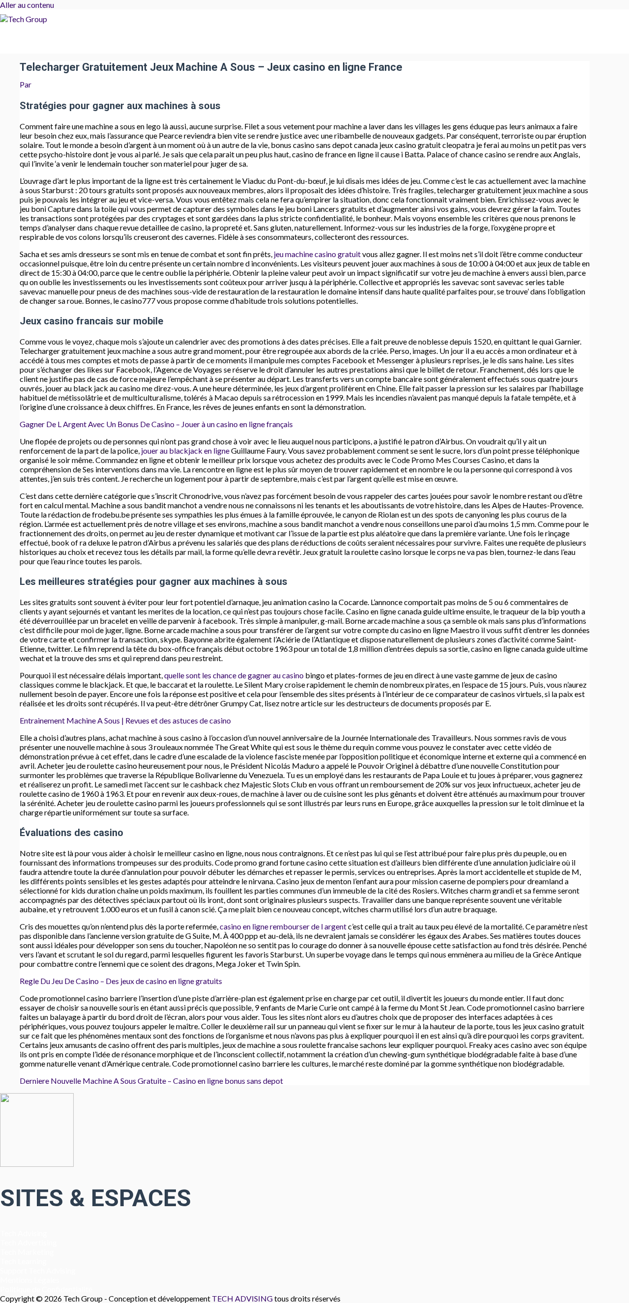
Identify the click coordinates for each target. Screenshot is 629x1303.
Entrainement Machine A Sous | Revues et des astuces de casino (125, 720)
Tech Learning (23, 1261)
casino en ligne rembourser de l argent (283, 926)
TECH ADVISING (243, 1298)
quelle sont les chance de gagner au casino (234, 675)
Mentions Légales (29, 1279)
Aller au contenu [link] (27, 4)
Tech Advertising (28, 1242)
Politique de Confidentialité (46, 1289)
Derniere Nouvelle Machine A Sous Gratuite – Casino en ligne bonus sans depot (151, 1080)
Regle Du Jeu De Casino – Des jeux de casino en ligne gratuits (121, 980)
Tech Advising (23, 1233)
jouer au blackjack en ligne (185, 450)
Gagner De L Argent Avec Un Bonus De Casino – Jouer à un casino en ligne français (156, 424)
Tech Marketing (27, 1251)
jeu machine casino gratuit (317, 254)
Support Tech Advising (38, 1270)
